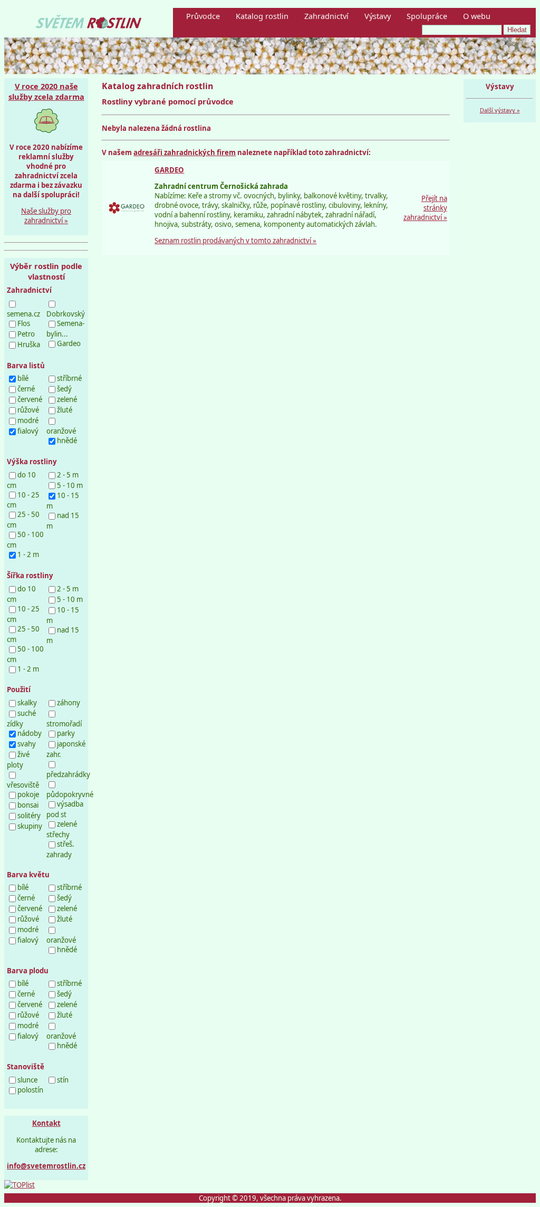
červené (29, 399)
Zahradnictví (326, 16)
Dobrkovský (65, 314)
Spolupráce (427, 16)
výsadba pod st (64, 809)
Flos (23, 323)
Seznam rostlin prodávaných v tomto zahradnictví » (235, 240)
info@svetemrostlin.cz (46, 1166)
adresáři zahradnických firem (184, 152)
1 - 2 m (28, 554)
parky (66, 733)
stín (63, 1080)
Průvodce (203, 16)
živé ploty (18, 760)
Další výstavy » (500, 110)
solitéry (29, 815)
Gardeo (69, 343)
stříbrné (69, 378)
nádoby (29, 733)
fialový (27, 431)
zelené (67, 399)
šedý (64, 389)
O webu (476, 16)
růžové (28, 410)
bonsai (27, 805)
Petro (26, 334)
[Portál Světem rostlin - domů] (88, 25)
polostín (30, 1090)
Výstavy (377, 16)
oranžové (61, 431)
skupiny (29, 826)
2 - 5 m (68, 475)
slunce (27, 1080)
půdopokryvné (69, 794)
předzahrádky (68, 774)
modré (27, 420)
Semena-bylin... (65, 329)
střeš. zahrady (60, 849)
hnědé (67, 440)
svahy (26, 744)
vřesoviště (23, 785)
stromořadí (64, 724)
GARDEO (169, 170)
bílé (22, 378)
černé (26, 389)
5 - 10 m (70, 485)
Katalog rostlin (262, 16)
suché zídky (21, 718)
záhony (68, 702)
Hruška (28, 344)
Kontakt (46, 1123)
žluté (64, 410)
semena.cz (23, 314)
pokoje (28, 794)
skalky (27, 702)
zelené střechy (61, 829)
